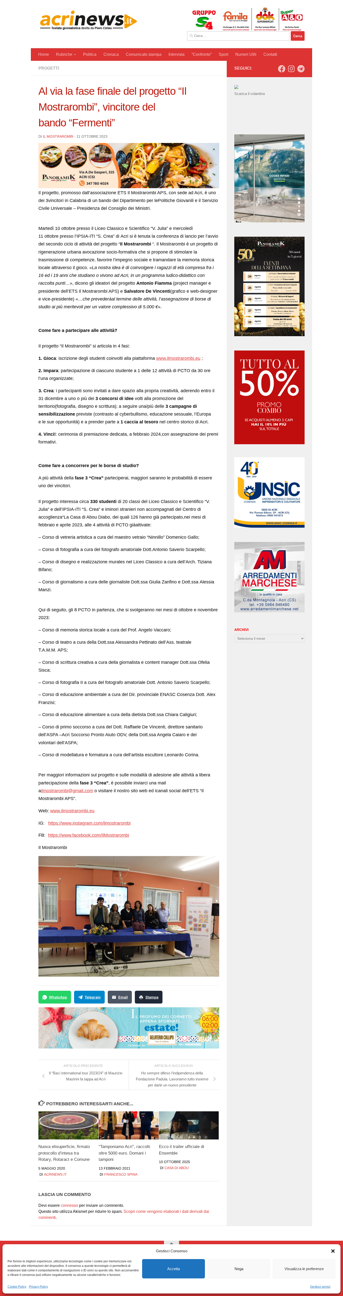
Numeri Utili (245, 54)
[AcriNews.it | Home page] (88, 20)
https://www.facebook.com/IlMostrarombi (88, 835)
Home (43, 54)
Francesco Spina (120, 1174)
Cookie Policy (17, 1286)
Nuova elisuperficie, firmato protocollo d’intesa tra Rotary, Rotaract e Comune (64, 1153)
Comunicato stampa (143, 54)
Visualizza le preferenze (304, 1269)
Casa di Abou (176, 1168)
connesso (69, 1205)
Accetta (173, 1269)
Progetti (48, 68)
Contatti (270, 54)
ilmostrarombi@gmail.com (67, 790)
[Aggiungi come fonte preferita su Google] (170, 997)
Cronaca (111, 54)
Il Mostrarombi (58, 136)
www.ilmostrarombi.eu (178, 358)
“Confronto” (202, 54)
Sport (223, 54)
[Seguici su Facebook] (281, 69)
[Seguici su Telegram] (301, 69)
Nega (239, 1269)
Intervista (176, 54)
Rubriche (64, 54)
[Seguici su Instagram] (291, 69)
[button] (332, 1251)
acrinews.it (55, 1174)
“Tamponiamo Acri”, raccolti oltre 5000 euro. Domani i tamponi (124, 1153)
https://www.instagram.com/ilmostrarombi (89, 823)
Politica (89, 54)
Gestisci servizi (320, 1286)
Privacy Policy (38, 1286)
